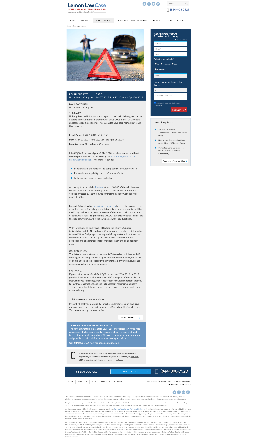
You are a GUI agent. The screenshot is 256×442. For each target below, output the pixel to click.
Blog (169, 20)
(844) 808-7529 (179, 9)
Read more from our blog (174, 161)
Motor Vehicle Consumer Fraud (132, 20)
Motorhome (161, 69)
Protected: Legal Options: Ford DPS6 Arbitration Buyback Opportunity (171, 151)
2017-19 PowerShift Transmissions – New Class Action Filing (172, 132)
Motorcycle (167, 64)
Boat (175, 64)
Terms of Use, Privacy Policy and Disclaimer (129, 409)
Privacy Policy (185, 384)
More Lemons (127, 317)
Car (158, 64)
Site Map (105, 381)
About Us (157, 20)
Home (72, 20)
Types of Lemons (103, 20)
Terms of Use (173, 384)
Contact (181, 20)
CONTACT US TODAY (130, 372)
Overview (85, 20)
